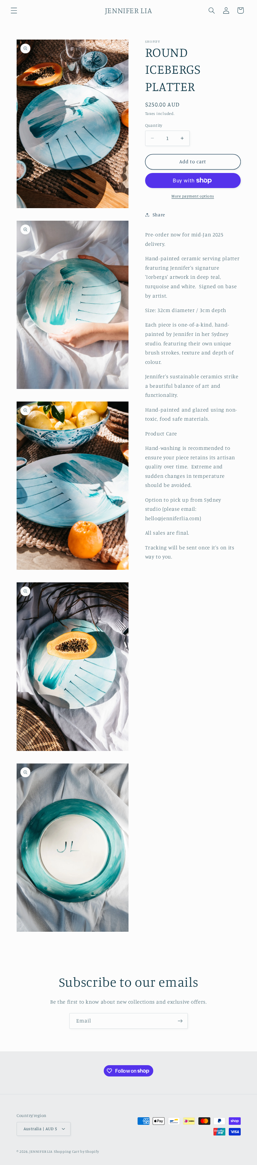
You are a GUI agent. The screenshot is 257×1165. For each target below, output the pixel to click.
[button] (14, 10)
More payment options (192, 196)
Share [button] (159, 214)
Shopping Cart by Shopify (76, 1151)
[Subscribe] (180, 1020)
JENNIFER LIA (41, 1151)
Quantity (153, 125)
